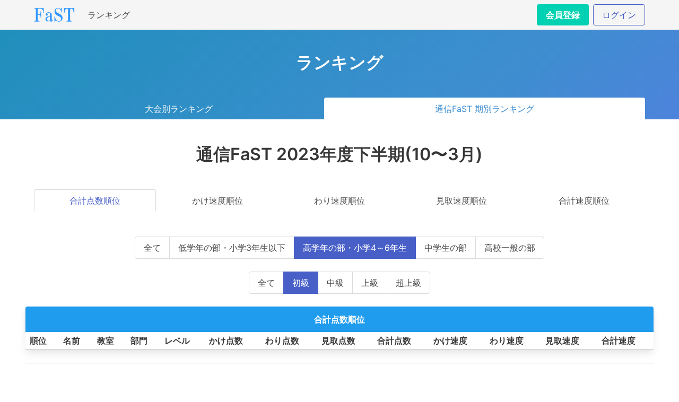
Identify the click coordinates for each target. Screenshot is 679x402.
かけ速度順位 (217, 200)
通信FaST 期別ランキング (484, 108)
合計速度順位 (584, 200)
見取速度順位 (461, 200)
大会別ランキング (179, 108)
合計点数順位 (94, 200)
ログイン (619, 15)
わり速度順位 (339, 200)
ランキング (109, 15)
